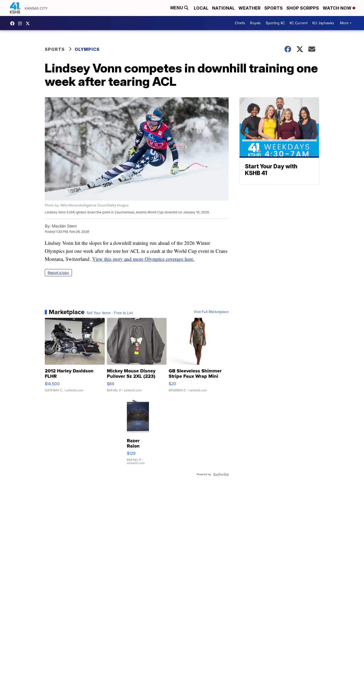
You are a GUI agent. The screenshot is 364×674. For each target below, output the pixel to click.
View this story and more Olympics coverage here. (143, 258)
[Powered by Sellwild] (221, 474)
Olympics (87, 49)
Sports (273, 8)
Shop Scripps (302, 8)
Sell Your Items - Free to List (110, 313)
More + (345, 23)
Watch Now (338, 8)
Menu (177, 8)
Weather (249, 8)
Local (201, 8)
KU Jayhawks (323, 23)
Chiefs (240, 23)
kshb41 (13, 23)
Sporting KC (275, 23)
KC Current (299, 23)
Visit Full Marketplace (211, 312)
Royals (255, 23)
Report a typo (58, 273)
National (223, 8)
